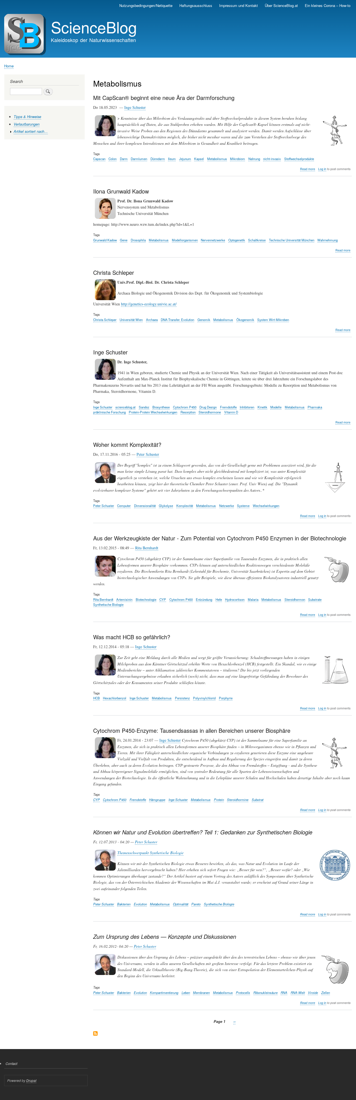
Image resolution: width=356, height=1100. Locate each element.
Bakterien (123, 904)
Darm (124, 158)
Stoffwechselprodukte (299, 158)
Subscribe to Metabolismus (95, 1034)
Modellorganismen (185, 240)
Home (9, 65)
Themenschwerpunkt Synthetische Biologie (150, 852)
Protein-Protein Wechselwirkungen (153, 412)
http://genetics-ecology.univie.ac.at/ (149, 304)
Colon (112, 158)
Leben (186, 992)
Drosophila (138, 240)
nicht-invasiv (272, 158)
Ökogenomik (245, 319)
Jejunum (185, 158)
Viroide (313, 992)
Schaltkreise (257, 240)
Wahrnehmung (327, 240)
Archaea (152, 319)
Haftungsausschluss (195, 5)
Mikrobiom (237, 158)
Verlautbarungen (26, 124)
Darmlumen (139, 158)
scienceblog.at (125, 407)
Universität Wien (131, 319)
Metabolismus (217, 158)
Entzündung (204, 599)
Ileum (172, 158)
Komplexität (184, 505)
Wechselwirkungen (266, 505)
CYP (162, 599)
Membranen (201, 992)
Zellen (325, 992)
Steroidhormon (295, 599)
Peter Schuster (148, 454)
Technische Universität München (291, 240)
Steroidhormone (210, 412)
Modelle (275, 407)
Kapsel (199, 158)
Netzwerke (226, 505)
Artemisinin (124, 599)
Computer (124, 505)
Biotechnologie (146, 599)
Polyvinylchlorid (204, 698)
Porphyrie (226, 698)
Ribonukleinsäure (265, 992)
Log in (322, 169)
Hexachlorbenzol (114, 698)
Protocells (243, 992)
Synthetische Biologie (108, 604)
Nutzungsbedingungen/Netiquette (145, 5)
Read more (307, 169)
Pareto (196, 904)
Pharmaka (315, 407)
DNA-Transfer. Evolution (177, 319)
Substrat (257, 799)
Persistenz (182, 698)
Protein (219, 799)
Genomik (203, 319)
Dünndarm (157, 158)
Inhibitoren (247, 407)
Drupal (31, 1080)
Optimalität (180, 904)
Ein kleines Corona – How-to (327, 5)
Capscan (99, 158)
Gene (123, 240)
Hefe (219, 599)
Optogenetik (236, 240)
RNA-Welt (298, 992)
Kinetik (262, 407)
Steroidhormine (237, 799)
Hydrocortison (234, 599)
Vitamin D (231, 412)
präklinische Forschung (109, 412)
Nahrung (254, 158)
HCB (96, 698)
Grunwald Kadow (105, 240)
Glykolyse (166, 505)
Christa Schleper (105, 319)
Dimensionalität (145, 505)
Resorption (188, 412)
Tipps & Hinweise (27, 116)
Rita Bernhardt (146, 547)
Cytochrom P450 (184, 407)
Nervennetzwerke (213, 240)
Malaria (253, 599)
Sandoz (144, 407)
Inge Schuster (135, 107)
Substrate (315, 599)
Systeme (243, 505)
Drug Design (208, 407)
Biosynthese (161, 407)
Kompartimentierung (164, 992)
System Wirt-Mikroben (273, 319)
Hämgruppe (157, 799)
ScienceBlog (94, 27)
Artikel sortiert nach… (31, 131)
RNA (284, 992)
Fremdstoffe (228, 407)
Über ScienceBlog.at (281, 5)
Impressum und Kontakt (238, 5)
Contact (11, 1063)
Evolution (140, 904)
